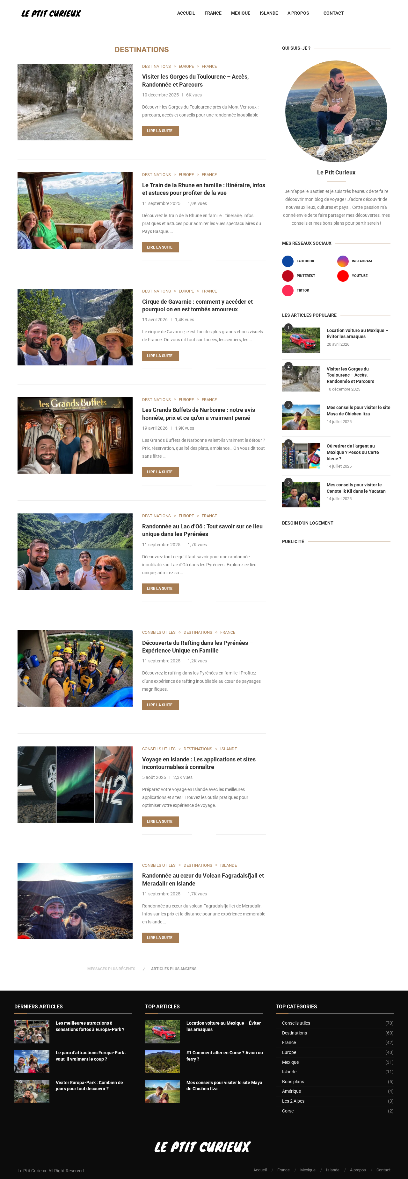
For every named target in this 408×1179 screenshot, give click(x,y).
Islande (269, 13)
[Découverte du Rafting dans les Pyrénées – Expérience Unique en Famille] (75, 668)
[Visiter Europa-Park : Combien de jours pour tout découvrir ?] (31, 1091)
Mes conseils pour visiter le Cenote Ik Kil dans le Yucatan (356, 488)
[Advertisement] (336, 598)
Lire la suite (159, 131)
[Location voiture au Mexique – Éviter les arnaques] (301, 340)
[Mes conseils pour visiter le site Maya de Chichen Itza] (301, 417)
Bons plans (338, 1081)
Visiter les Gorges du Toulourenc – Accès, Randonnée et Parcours (350, 375)
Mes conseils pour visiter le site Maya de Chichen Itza (358, 410)
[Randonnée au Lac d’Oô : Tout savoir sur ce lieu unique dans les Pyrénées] (75, 551)
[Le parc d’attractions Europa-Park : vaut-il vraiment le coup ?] (31, 1061)
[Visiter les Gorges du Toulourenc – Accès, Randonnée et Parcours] (75, 102)
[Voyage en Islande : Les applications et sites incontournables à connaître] (75, 784)
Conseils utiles (338, 1023)
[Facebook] (365, 13)
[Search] (387, 13)
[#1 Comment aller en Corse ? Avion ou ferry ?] (162, 1061)
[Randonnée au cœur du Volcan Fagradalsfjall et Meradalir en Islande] (75, 901)
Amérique (338, 1091)
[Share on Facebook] (201, 143)
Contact (334, 13)
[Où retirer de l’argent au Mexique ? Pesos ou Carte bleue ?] (301, 456)
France (213, 13)
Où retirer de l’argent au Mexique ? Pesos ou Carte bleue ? (353, 452)
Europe (338, 1052)
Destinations (338, 1032)
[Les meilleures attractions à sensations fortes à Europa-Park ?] (31, 1031)
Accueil (186, 13)
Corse (338, 1110)
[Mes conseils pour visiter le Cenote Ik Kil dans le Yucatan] (301, 494)
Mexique (240, 13)
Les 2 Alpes (338, 1101)
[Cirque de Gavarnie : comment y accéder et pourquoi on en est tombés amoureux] (75, 327)
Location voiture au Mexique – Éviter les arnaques (357, 333)
